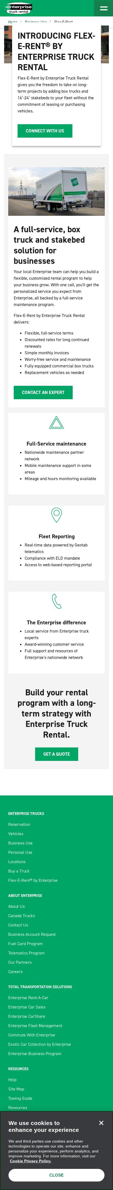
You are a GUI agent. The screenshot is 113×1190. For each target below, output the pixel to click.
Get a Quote (56, 754)
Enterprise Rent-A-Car (28, 998)
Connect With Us (45, 131)
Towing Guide (20, 1098)
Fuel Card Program (25, 944)
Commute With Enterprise (31, 1035)
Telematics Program (26, 953)
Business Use (20, 843)
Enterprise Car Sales (27, 1007)
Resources (17, 1107)
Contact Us (18, 925)
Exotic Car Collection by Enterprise (39, 1044)
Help (12, 1080)
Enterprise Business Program (34, 1053)
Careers (15, 971)
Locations (17, 862)
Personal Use (20, 852)
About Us (16, 906)
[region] (56, 1150)
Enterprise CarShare (26, 1016)
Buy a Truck (19, 871)
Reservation (19, 824)
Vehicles (15, 834)
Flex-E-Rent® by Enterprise (33, 880)
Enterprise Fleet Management (35, 1025)
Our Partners (20, 962)
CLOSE (56, 1175)
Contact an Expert (43, 392)
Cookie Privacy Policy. (30, 1161)
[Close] (101, 1123)
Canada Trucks (21, 916)
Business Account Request (32, 934)
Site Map (16, 1089)
